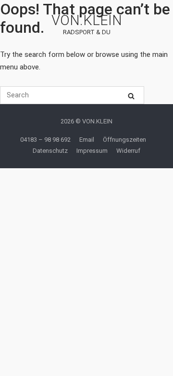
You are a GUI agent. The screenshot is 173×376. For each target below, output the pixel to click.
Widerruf (128, 150)
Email (86, 139)
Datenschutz (50, 150)
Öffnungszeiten (124, 139)
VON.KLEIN (86, 20)
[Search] (131, 95)
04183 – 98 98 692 (45, 139)
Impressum (92, 150)
